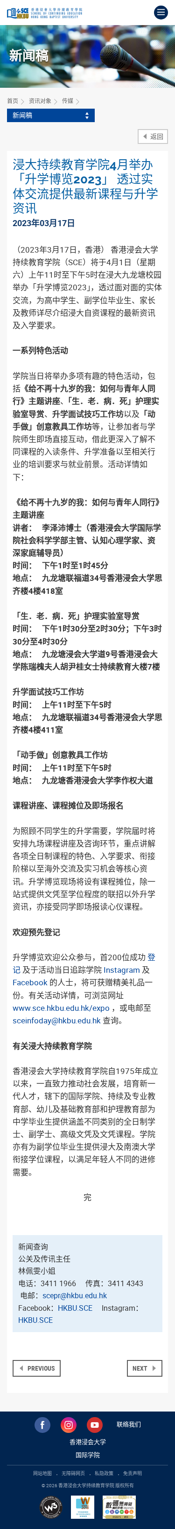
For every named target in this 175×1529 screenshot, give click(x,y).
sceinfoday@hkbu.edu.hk (57, 1020)
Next (141, 1368)
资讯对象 (40, 100)
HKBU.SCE (75, 1308)
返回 (156, 136)
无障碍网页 (73, 1473)
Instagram (122, 969)
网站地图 (42, 1473)
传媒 (67, 100)
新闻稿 (22, 115)
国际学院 (88, 1455)
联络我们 (129, 1424)
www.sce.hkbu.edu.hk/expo (61, 1007)
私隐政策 (104, 1473)
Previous (40, 1368)
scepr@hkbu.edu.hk (75, 1295)
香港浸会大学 (88, 1442)
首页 (12, 100)
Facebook (30, 982)
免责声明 (132, 1473)
